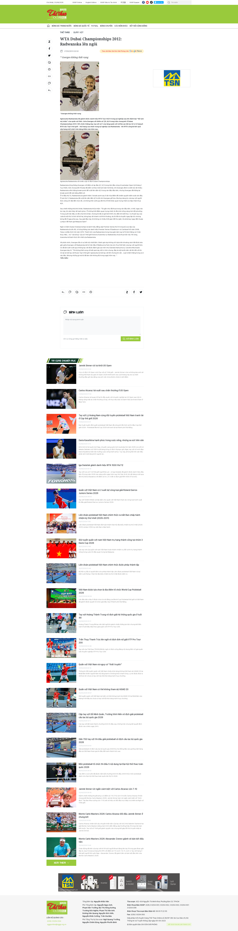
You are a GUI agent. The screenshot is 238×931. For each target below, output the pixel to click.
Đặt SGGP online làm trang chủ (179, 924)
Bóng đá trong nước (62, 26)
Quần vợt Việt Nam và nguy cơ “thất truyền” (100, 664)
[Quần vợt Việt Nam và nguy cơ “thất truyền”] (61, 673)
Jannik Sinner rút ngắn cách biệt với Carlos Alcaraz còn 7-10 (108, 789)
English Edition (91, 2)
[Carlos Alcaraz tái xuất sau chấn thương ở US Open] (61, 399)
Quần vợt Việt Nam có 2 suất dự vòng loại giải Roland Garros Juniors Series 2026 (108, 491)
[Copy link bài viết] (49, 76)
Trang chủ (48, 25)
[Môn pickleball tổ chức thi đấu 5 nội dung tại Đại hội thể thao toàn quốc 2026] (61, 772)
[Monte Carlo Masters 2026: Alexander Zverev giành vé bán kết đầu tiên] (61, 847)
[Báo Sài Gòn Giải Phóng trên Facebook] (143, 2)
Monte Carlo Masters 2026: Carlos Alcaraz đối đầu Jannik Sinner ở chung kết (111, 815)
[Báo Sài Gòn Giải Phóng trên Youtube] (147, 2)
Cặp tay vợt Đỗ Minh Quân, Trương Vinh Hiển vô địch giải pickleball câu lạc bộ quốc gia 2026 (111, 715)
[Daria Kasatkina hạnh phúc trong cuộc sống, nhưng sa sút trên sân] (61, 449)
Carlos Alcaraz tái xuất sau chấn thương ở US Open (104, 390)
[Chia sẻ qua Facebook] (49, 48)
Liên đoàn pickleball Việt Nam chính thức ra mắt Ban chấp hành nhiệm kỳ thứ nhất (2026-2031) (109, 516)
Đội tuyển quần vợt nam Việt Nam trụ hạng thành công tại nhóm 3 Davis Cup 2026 (111, 541)
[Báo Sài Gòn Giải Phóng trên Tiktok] (151, 2)
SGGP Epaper (134, 2)
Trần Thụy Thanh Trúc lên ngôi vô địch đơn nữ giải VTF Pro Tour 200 (110, 641)
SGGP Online (77, 2)
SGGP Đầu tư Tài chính (108, 2)
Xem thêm (60, 862)
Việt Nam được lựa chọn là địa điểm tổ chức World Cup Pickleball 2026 (110, 591)
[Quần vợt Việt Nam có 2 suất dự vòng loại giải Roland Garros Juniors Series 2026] (61, 498)
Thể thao (65, 32)
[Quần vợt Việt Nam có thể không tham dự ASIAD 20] (61, 698)
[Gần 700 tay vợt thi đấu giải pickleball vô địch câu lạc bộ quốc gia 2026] (61, 748)
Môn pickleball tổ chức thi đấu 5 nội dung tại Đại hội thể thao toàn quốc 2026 (111, 765)
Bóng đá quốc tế (81, 26)
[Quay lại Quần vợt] (49, 90)
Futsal (94, 26)
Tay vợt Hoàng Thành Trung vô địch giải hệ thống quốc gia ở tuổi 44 (110, 616)
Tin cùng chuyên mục (63, 360)
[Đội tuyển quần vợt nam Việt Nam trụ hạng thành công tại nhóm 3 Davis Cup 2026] (61, 548)
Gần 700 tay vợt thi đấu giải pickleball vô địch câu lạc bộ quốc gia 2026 (110, 740)
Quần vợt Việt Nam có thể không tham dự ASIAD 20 (103, 689)
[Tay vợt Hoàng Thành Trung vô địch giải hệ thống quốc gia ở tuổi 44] (61, 623)
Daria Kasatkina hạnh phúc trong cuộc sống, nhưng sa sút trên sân (111, 440)
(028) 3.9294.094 (54, 921)
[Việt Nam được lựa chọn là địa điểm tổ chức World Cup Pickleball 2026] (61, 598)
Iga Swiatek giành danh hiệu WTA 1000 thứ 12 (101, 465)
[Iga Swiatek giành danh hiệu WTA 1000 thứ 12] (61, 474)
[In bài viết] (49, 69)
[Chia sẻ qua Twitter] (49, 55)
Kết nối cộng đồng (138, 26)
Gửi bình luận (132, 339)
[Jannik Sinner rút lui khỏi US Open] (61, 374)
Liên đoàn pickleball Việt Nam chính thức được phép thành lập (109, 564)
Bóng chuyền (106, 26)
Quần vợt (79, 32)
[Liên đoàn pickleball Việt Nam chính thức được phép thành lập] (61, 573)
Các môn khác (121, 26)
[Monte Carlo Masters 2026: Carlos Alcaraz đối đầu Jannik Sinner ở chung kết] (61, 822)
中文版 (123, 2)
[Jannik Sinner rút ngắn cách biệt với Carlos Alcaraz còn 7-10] (61, 797)
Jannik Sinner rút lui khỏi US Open (95, 365)
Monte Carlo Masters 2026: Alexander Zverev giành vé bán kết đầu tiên (111, 840)
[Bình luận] (49, 83)
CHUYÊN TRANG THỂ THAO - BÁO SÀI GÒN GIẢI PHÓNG (57, 14)
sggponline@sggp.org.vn (56, 924)
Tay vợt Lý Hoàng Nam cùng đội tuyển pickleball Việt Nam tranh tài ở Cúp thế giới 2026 (111, 417)
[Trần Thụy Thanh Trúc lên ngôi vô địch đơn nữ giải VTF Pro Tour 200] (61, 648)
